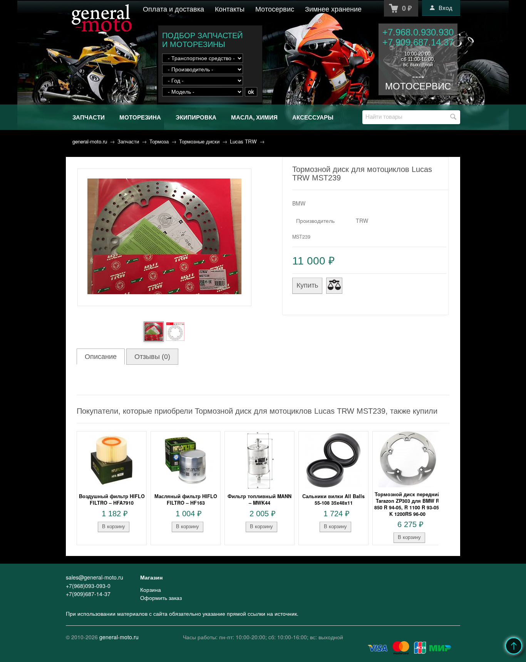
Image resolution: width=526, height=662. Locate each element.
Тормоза (159, 141)
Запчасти (88, 117)
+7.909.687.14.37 (418, 42)
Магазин (151, 577)
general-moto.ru (89, 141)
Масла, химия (254, 117)
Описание (101, 356)
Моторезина (140, 117)
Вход (445, 8)
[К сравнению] (334, 286)
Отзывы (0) (152, 356)
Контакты (230, 8)
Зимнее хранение (333, 8)
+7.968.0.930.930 (418, 32)
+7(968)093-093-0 (88, 586)
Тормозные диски (199, 141)
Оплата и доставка (173, 8)
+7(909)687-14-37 (88, 594)
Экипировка (196, 117)
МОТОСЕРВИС (418, 86)
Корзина (150, 589)
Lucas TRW (243, 141)
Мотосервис (274, 8)
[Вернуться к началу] (513, 645)
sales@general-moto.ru (94, 577)
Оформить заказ (161, 597)
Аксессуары (312, 117)
